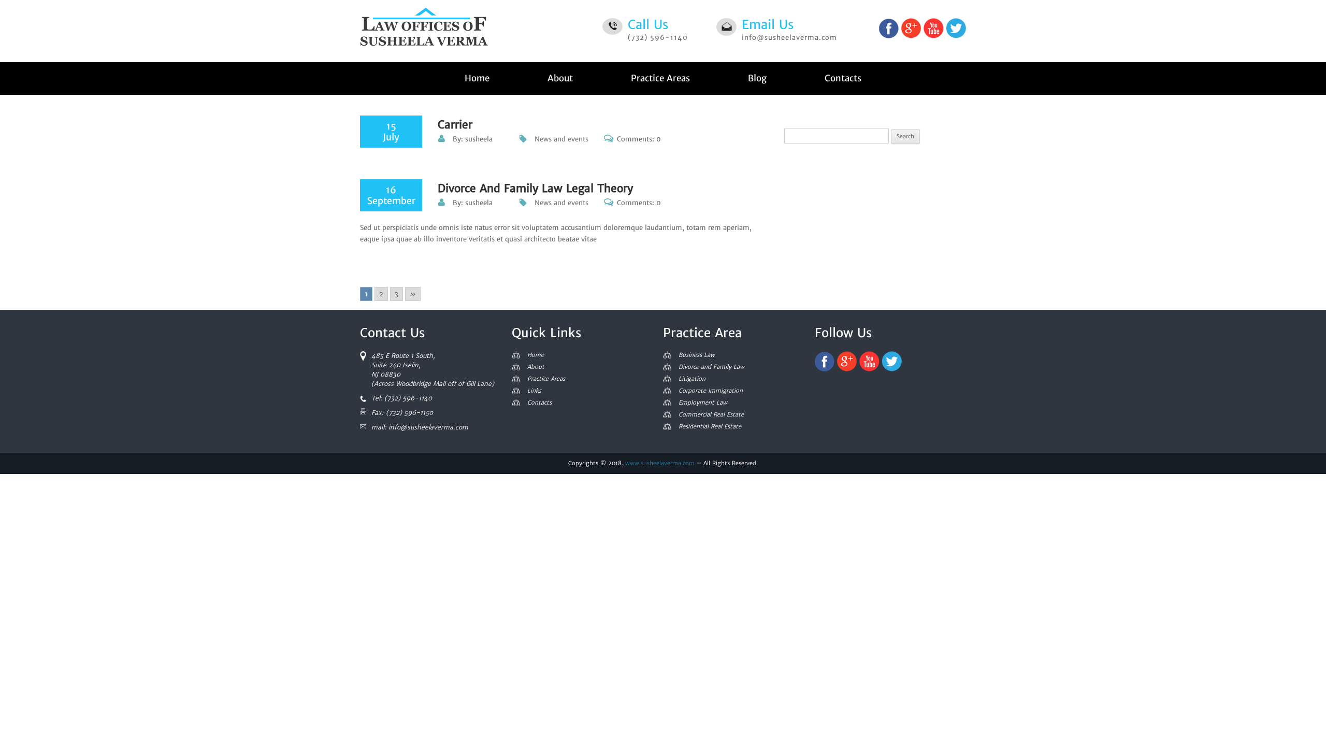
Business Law (697, 355)
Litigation (692, 379)
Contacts (843, 78)
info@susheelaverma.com (789, 37)
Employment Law (703, 403)
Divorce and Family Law (711, 367)
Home (477, 78)
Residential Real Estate (710, 426)
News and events (561, 139)
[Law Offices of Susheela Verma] (424, 31)
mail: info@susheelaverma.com (419, 427)
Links (534, 391)
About (560, 78)
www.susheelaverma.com (660, 463)
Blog (757, 78)
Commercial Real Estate (711, 415)
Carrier (455, 125)
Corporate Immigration (711, 391)
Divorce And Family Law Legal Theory (535, 188)
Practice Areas (660, 78)
